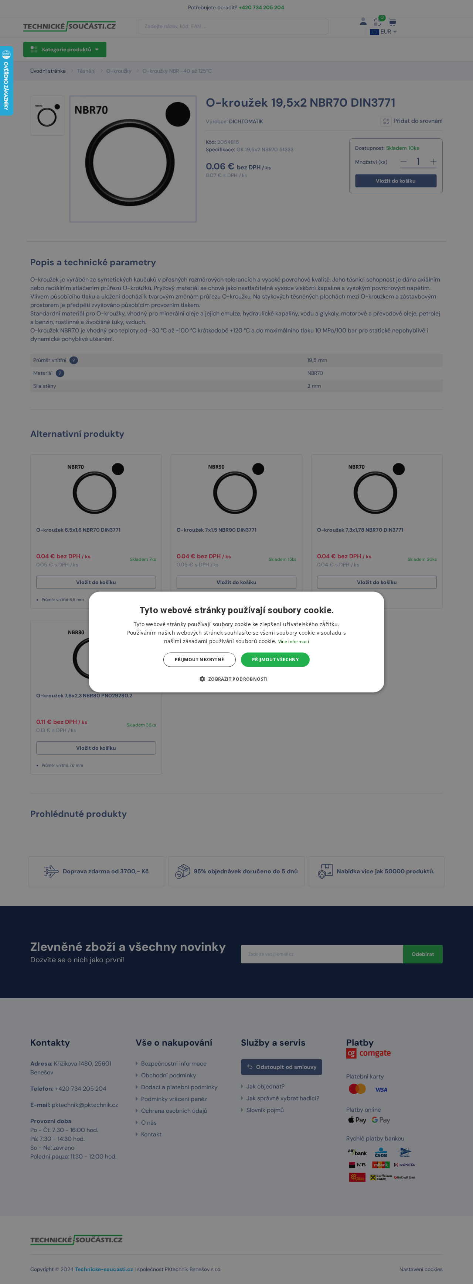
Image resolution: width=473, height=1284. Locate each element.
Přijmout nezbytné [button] (199, 659)
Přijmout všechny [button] (275, 659)
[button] (236, 678)
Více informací (293, 641)
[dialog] (236, 642)
